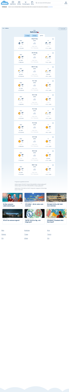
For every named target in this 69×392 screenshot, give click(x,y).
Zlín (2, 238)
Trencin (49, 234)
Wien (2, 230)
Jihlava (26, 238)
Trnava (26, 234)
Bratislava (27, 230)
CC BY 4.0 (42, 184)
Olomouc (3, 234)
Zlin (48, 238)
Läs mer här (50, 6)
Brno (48, 230)
